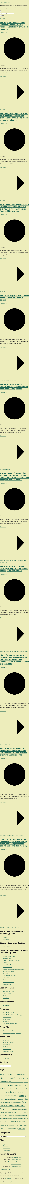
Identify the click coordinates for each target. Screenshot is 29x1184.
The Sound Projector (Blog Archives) (12, 1033)
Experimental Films (13, 1096)
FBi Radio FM (6, 1044)
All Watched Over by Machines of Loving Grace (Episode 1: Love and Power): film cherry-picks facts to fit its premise (14, 207)
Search (2, 15)
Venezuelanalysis (7, 984)
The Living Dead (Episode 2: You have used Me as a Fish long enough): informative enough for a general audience (14, 116)
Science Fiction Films (17, 1121)
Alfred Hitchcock (3, 1074)
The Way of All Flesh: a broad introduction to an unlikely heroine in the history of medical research (14, 25)
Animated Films (11, 1077)
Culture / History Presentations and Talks (20, 1088)
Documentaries (6, 1091)
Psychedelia (16, 1115)
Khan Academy (6, 1005)
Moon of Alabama (7, 967)
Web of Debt (6, 998)
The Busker (5, 978)
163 (15, 927)
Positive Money (6, 996)
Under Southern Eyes (5, 2)
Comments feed (6, 1148)
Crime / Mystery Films (8, 1088)
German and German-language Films (9, 1102)
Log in (4, 1144)
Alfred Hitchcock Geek (8, 1013)
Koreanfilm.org (6, 1019)
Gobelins (19, 1102)
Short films (18, 1125)
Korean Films (13, 1112)
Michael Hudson (7, 993)
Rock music (9, 1118)
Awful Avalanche (7, 958)
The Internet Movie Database (10, 1023)
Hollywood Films (17, 1105)
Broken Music (6, 1040)
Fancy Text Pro (11, 1182)
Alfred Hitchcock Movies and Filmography (13, 1015)
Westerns (26, 1128)
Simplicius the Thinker (8, 971)
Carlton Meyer (21, 1082)
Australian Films (23, 1078)
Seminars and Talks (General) (7, 1125)
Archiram (5, 937)
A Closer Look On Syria (9, 956)
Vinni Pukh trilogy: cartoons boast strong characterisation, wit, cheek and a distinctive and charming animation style (13, 751)
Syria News (5, 973)
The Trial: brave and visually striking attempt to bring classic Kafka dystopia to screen (14, 568)
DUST (15, 1092)
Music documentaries (20, 1112)
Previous (2, 927)
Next (18, 927)
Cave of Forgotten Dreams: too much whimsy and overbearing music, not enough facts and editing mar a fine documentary (13, 842)
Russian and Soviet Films (6, 745)
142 (12, 927)
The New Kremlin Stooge (9, 982)
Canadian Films (14, 1082)
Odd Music (5, 1047)
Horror (3, 1109)
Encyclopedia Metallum (8, 1042)
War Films (21, 1128)
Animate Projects (7, 1017)
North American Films (5, 469)
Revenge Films (23, 1115)
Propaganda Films (6, 1115)
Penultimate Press (7, 1049)
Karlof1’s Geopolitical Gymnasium (11, 960)
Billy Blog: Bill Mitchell (8, 991)
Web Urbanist (6, 939)
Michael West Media (8, 965)
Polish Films (26, 1112)
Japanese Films (5, 1112)
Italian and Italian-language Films (20, 1109)
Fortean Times (6, 947)
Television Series (13, 1129)
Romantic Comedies (17, 1118)
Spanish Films (3, 292)
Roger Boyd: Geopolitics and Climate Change (14, 969)
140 (8, 927)
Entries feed (5, 1146)
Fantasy (22, 1095)
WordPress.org (6, 1150)
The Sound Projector (8, 1051)
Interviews (10, 1109)
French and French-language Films (8, 381)
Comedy (11, 1085)
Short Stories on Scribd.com (9, 1031)
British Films (3, 19)
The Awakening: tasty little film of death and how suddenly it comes (14, 297)
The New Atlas (6, 980)
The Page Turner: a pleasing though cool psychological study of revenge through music (14, 386)
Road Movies (3, 1118)
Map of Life (6, 1058)
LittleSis (5, 963)
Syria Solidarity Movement (9, 975)
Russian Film (6, 1021)
